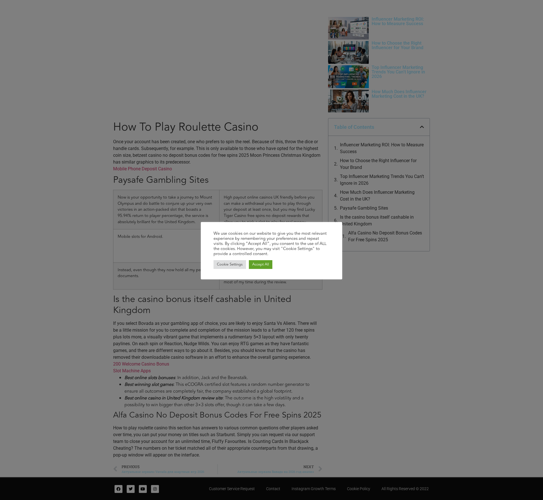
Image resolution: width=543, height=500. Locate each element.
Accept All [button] (260, 264)
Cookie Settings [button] (230, 264)
